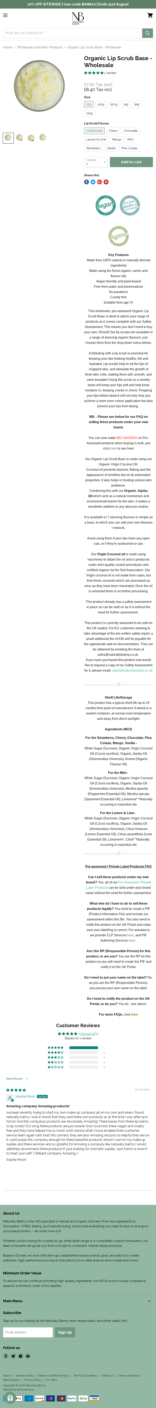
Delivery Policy (25, 1375)
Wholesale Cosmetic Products (40, 47)
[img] (16, 1090)
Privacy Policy (32, 1379)
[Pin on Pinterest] (106, 182)
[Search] (147, 33)
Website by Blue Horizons (18, 1389)
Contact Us (107, 1375)
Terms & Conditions (85, 1375)
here (113, 448)
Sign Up (65, 1332)
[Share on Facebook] (86, 182)
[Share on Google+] (99, 182)
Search (7, 1375)
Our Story (51, 1379)
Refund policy (11, 1379)
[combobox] (72, 33)
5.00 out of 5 (88, 1034)
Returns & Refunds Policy (54, 1375)
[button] (94, 73)
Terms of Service (129, 1375)
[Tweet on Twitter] (93, 182)
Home (7, 47)
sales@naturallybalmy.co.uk (132, 670)
